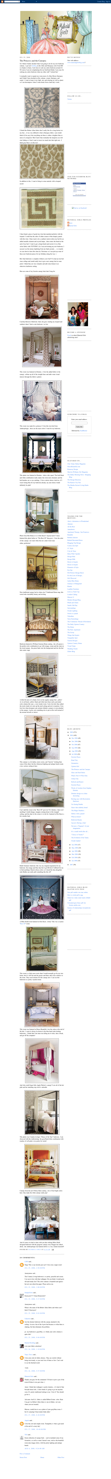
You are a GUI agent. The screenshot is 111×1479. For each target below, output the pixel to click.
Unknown (27, 1319)
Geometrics (74, 763)
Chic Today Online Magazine (76, 464)
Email (69, 335)
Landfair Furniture (73, 589)
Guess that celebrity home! (79, 807)
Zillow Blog (71, 651)
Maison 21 (70, 597)
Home (42, 1457)
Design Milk (71, 559)
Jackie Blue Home (73, 581)
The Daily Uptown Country (75, 624)
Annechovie (71, 529)
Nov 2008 (75, 741)
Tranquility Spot (72, 638)
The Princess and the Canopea (80, 769)
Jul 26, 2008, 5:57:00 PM (35, 1371)
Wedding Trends (72, 649)
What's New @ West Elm (79, 776)
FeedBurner (83, 431)
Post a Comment (25, 1454)
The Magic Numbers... (78, 810)
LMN (26, 1261)
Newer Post (23, 1457)
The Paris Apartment (73, 630)
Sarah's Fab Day (72, 605)
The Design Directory (74, 480)
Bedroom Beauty (76, 820)
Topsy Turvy (29, 1354)
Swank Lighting (72, 611)
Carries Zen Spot (72, 546)
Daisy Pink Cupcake (73, 554)
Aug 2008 (75, 751)
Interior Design (77, 190)
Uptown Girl (75, 766)
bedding (34, 66)
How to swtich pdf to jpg (75, 895)
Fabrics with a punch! (78, 814)
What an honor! (76, 817)
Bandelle (70, 535)
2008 (71, 735)
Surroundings (71, 608)
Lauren (70, 223)
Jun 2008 (75, 845)
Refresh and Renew (77, 782)
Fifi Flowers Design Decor (75, 573)
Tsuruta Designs (72, 641)
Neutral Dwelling (30, 1343)
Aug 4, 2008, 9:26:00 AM (35, 1448)
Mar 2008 (75, 854)
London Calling (72, 594)
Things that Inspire (73, 635)
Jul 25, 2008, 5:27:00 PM (35, 1299)
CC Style (70, 548)
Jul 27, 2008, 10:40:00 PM (35, 1429)
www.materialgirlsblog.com (76, 62)
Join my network (79, 194)
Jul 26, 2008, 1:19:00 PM (35, 1349)
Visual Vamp (71, 646)
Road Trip (74, 760)
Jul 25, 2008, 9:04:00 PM (35, 1337)
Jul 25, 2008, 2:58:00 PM (35, 1268)
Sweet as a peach (72, 613)
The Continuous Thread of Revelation (79, 622)
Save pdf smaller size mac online (77, 892)
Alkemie (70, 524)
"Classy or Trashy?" (77, 835)
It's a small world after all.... (80, 831)
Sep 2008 (75, 748)
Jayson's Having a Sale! (78, 823)
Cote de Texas (71, 551)
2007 (71, 865)
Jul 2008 (74, 754)
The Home (70, 627)
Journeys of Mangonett (74, 584)
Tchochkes (70, 616)
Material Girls (29, 1376)
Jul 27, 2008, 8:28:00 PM (35, 1415)
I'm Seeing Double (77, 804)
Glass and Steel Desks (78, 772)
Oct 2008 (75, 744)
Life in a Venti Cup (73, 592)
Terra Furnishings (72, 619)
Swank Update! (76, 841)
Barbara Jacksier (72, 537)
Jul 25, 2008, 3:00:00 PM (35, 1287)
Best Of (22, 924)
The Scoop (70, 632)
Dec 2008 (75, 738)
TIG (26, 1435)
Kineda (69, 586)
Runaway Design (72, 469)
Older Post (61, 1457)
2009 (71, 732)
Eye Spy (70, 570)
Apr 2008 (75, 851)
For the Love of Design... (75, 575)
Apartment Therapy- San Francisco (78, 532)
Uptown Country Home (74, 643)
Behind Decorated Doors (75, 540)
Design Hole (71, 556)
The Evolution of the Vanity (80, 838)
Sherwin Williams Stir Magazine (77, 472)
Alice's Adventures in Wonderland (78, 521)
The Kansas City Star (74, 482)
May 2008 (75, 848)
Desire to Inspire (72, 562)
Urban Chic (74, 779)
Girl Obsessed (71, 578)
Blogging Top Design (74, 543)
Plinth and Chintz (72, 603)
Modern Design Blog (74, 600)
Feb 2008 (75, 857)
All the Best (71, 527)
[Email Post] (53, 1249)
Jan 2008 (75, 861)
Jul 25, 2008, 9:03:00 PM (35, 1313)
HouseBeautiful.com (73, 466)
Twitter (69, 99)
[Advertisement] (55, 7)
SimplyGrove (29, 1293)
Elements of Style (72, 567)
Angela (27, 1420)
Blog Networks (77, 183)
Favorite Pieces (76, 757)
